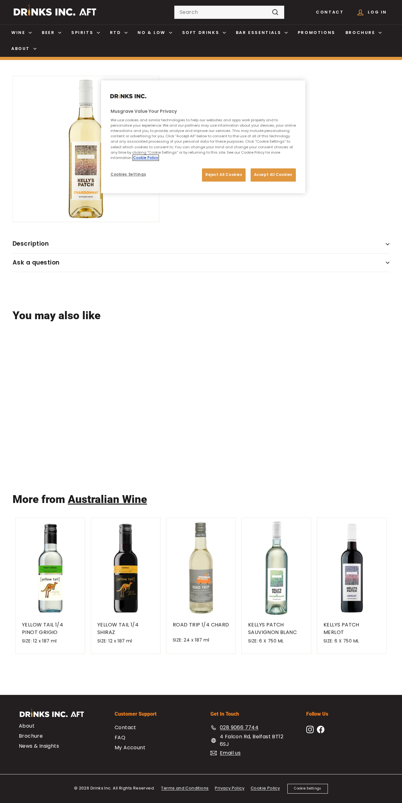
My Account (130, 747)
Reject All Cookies (223, 174)
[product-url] (44, 374)
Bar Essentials (259, 33)
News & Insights (39, 746)
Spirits (83, 33)
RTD (116, 33)
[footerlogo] (57, 716)
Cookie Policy (265, 788)
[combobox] (229, 12)
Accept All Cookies (273, 174)
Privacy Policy (229, 788)
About (21, 49)
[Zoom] (86, 149)
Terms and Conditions (185, 788)
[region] (203, 136)
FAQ (120, 737)
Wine (19, 33)
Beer (49, 33)
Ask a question (36, 262)
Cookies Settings (128, 174)
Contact (330, 12)
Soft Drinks (201, 33)
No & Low (152, 33)
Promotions (316, 33)
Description (31, 243)
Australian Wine (107, 499)
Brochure (361, 33)
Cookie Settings (307, 788)
